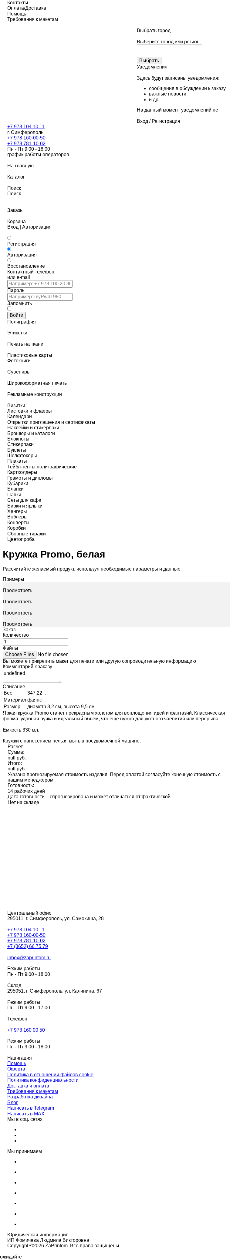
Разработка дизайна (30, 1096)
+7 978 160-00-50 (26, 137)
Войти (16, 315)
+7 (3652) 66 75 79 (27, 946)
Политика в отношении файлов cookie (50, 1074)
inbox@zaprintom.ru (29, 957)
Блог (12, 1102)
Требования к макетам (32, 1091)
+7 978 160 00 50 (26, 1030)
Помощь (16, 1063)
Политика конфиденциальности (43, 1080)
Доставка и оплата (28, 1085)
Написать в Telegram (30, 1108)
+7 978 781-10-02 (26, 143)
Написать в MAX (26, 1113)
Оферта (16, 1068)
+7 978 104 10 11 (26, 126)
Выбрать (149, 60)
